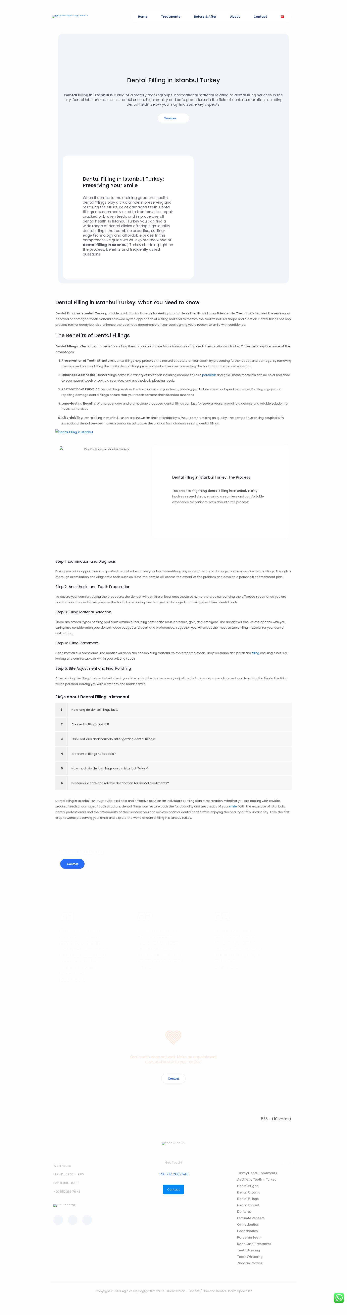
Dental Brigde (248, 1186)
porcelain (209, 375)
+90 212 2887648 (173, 1174)
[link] (173, 710)
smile (233, 806)
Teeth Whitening (250, 1256)
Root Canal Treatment (254, 1244)
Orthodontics (248, 1224)
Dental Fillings (248, 1199)
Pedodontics (247, 1231)
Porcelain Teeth (249, 1237)
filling (255, 653)
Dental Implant (248, 1205)
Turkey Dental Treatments (257, 1173)
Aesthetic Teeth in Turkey (256, 1179)
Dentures (244, 1211)
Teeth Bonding (248, 1250)
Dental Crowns (248, 1192)
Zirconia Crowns (249, 1263)
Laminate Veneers (250, 1218)
